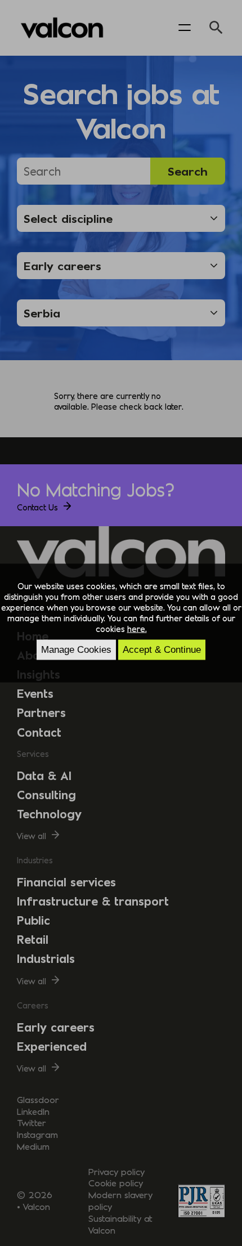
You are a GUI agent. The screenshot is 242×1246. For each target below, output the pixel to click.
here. (137, 628)
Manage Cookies (76, 649)
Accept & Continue (162, 649)
